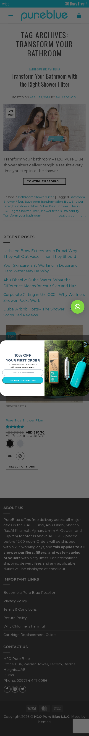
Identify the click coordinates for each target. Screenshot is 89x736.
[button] (77, 307)
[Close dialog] (85, 344)
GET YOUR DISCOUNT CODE (23, 380)
